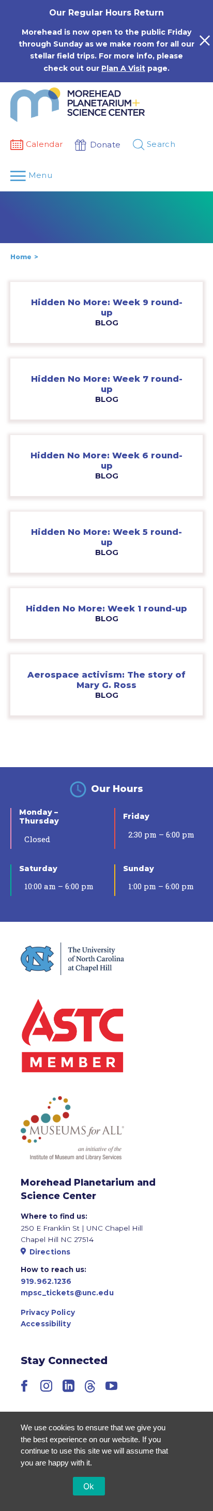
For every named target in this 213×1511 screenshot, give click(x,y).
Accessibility (46, 1324)
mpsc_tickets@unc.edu (67, 1293)
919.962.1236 (46, 1281)
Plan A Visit (123, 68)
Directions (49, 1252)
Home (21, 257)
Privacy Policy (48, 1312)
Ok (89, 1486)
